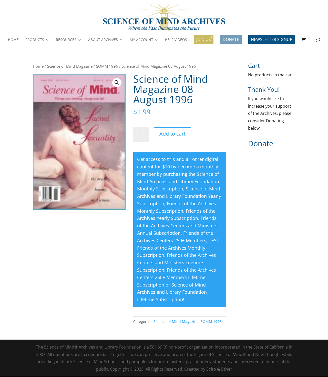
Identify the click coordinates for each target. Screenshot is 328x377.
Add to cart (172, 133)
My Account (141, 40)
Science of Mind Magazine (70, 66)
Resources (66, 40)
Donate (231, 39)
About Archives (103, 40)
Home (13, 40)
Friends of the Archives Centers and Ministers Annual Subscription (177, 225)
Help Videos (176, 40)
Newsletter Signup (271, 39)
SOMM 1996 (107, 66)
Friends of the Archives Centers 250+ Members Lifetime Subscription (176, 277)
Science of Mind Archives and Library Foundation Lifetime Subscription (172, 292)
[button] (116, 82)
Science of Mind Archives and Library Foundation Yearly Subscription (179, 196)
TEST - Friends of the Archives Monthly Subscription (179, 247)
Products (34, 40)
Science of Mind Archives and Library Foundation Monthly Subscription (178, 181)
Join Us (203, 39)
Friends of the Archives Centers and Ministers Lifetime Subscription (176, 262)
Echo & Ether (219, 369)
